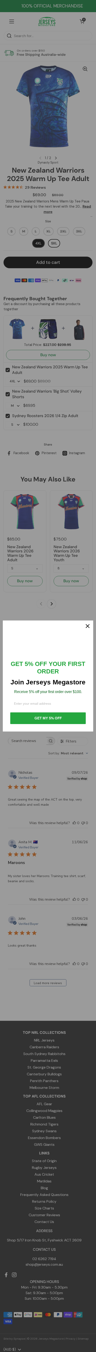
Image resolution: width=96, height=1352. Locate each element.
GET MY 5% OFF (48, 718)
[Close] (87, 626)
